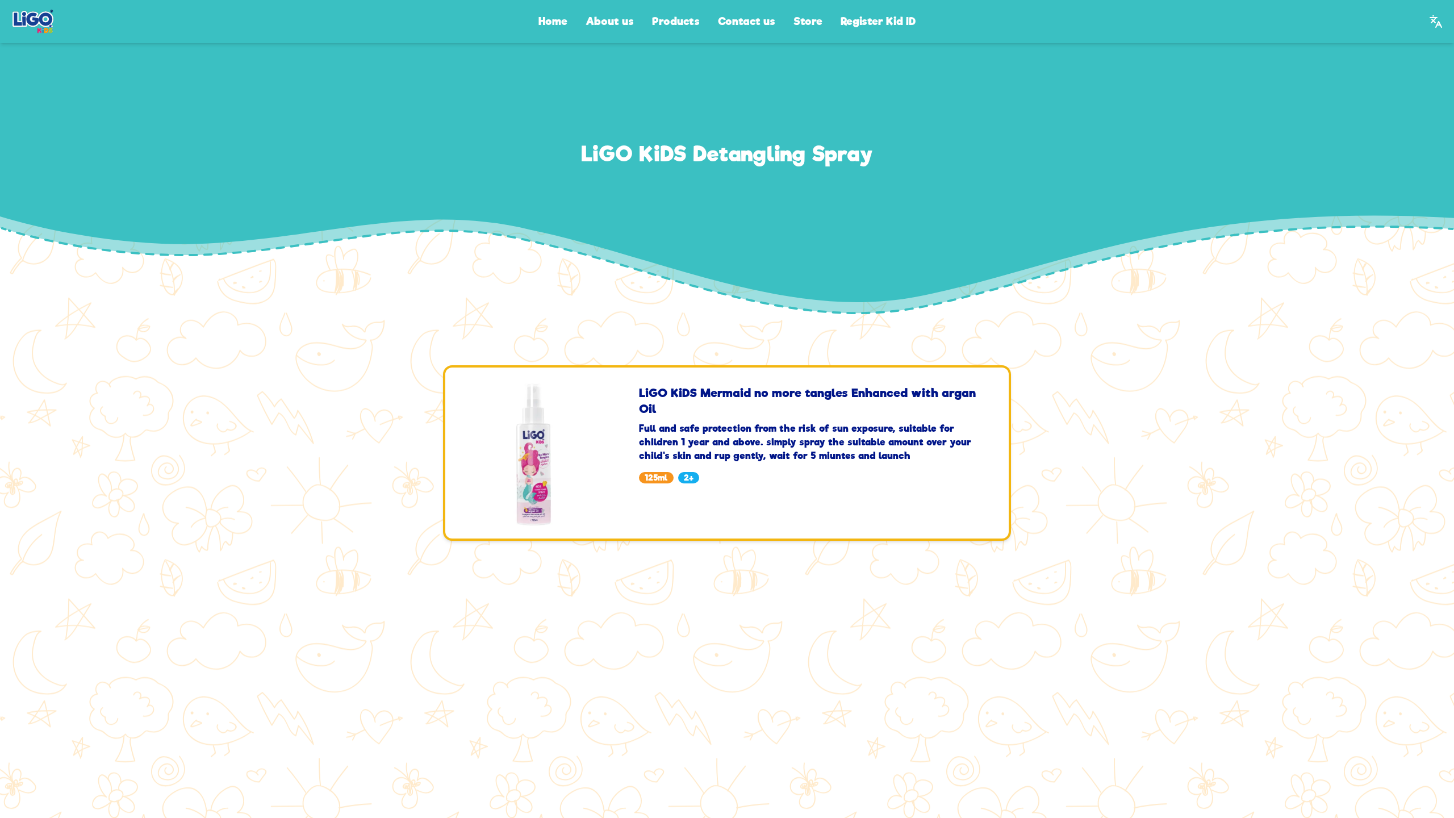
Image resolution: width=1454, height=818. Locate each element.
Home (552, 21)
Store (807, 21)
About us (610, 21)
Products (676, 21)
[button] (1435, 21)
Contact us (746, 21)
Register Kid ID (878, 21)
